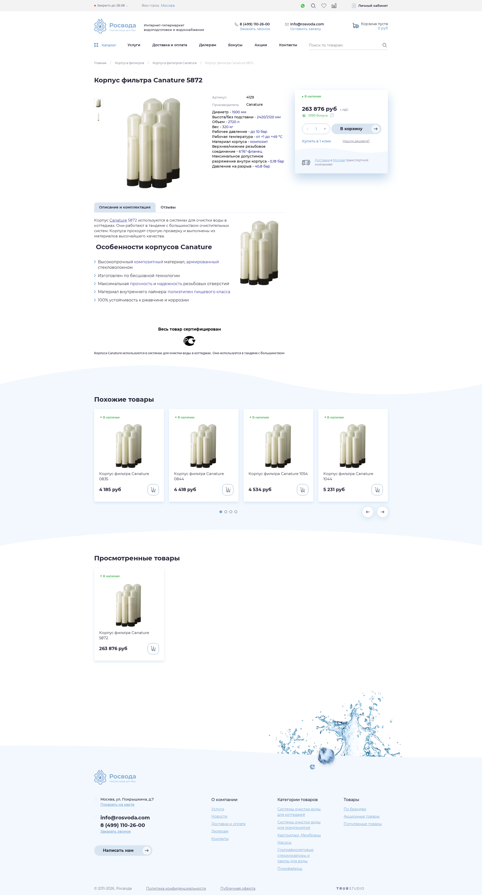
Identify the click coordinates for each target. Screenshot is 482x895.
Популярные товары (363, 824)
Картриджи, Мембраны (299, 835)
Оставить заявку (305, 29)
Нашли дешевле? (356, 141)
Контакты (288, 45)
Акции (261, 45)
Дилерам (207, 45)
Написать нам (118, 850)
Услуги (134, 45)
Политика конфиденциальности (176, 888)
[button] (220, 511)
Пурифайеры (289, 868)
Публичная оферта (237, 888)
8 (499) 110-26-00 (122, 825)
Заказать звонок (255, 29)
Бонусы (235, 45)
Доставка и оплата (169, 45)
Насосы (284, 842)
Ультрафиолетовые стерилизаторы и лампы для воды (295, 855)
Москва (168, 6)
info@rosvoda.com (307, 24)
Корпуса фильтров (129, 63)
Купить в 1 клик (316, 141)
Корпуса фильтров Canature (175, 63)
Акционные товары (362, 816)
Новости (219, 816)
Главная (100, 63)
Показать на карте (117, 804)
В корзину (351, 128)
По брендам (355, 809)
